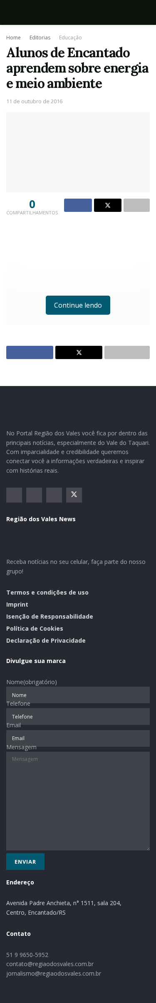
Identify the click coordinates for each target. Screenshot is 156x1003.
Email (13, 725)
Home (13, 37)
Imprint (17, 604)
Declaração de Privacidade (46, 640)
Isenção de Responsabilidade (49, 616)
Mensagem (21, 747)
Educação (70, 37)
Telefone (18, 703)
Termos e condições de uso (47, 592)
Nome (31, 682)
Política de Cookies (34, 628)
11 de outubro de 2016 (34, 101)
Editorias (40, 37)
